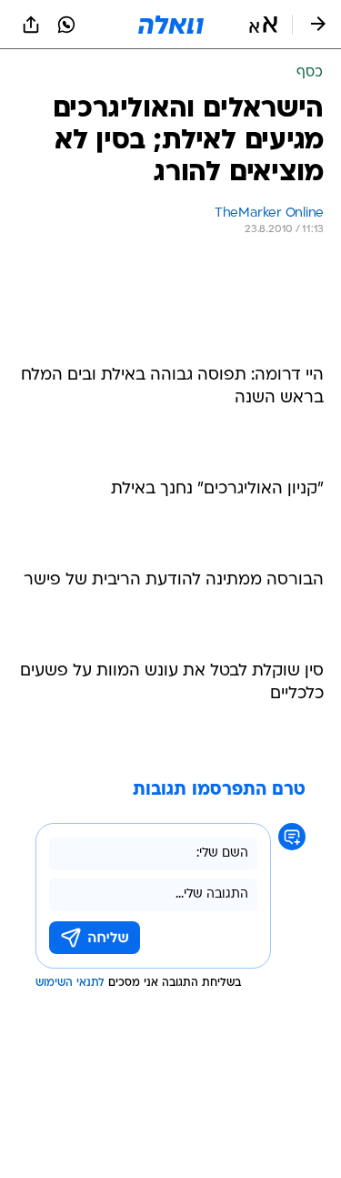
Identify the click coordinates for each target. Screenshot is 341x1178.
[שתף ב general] (31, 25)
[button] (263, 24)
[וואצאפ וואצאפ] (66, 24)
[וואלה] (171, 24)
